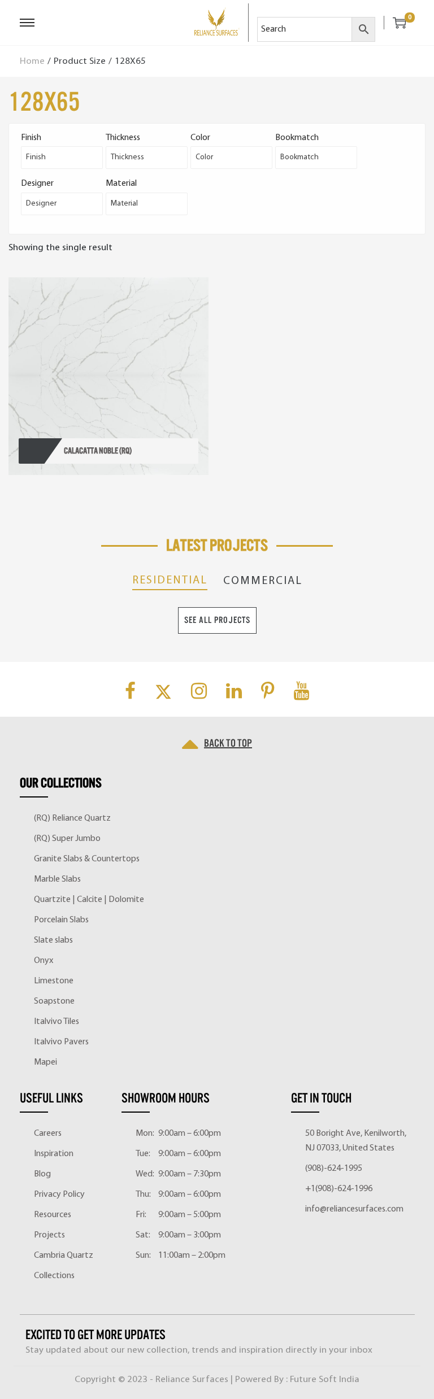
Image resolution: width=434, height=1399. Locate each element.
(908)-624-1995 (333, 1168)
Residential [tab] (169, 580)
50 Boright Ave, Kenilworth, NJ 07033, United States (355, 1141)
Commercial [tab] (262, 581)
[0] (395, 22)
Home (32, 61)
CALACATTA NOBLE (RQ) (98, 451)
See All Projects (217, 620)
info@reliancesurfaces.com (354, 1209)
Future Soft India (324, 1379)
